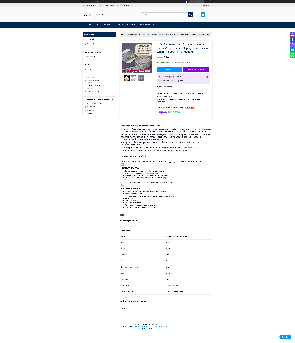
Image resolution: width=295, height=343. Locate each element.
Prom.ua (157, 324)
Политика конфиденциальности (161, 326)
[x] (123, 216)
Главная (88, 25)
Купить (169, 69)
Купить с (192, 69)
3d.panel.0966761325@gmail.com (98, 104)
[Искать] (190, 14)
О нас (120, 25)
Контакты (131, 25)
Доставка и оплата (148, 25)
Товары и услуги (103, 25)
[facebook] (121, 216)
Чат (287, 337)
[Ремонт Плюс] (87, 19)
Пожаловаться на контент (141, 326)
